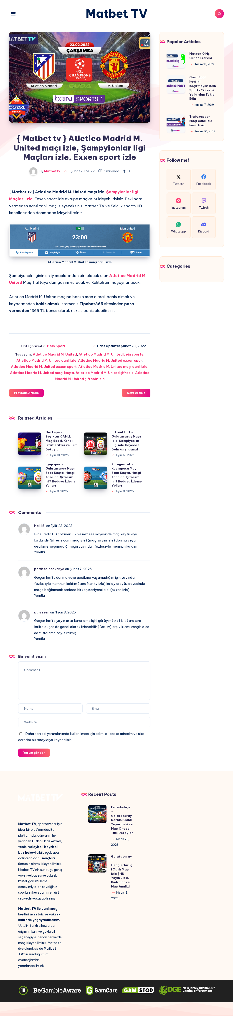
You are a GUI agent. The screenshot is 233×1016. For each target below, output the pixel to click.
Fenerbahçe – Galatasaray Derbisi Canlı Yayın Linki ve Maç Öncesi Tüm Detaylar (122, 820)
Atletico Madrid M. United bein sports (111, 354)
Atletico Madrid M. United (55, 354)
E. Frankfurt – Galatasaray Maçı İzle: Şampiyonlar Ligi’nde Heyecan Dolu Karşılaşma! (126, 440)
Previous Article (26, 393)
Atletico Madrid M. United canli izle (46, 360)
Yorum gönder (34, 752)
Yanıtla (39, 552)
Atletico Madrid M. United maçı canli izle (112, 366)
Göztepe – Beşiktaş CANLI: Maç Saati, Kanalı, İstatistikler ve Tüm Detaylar (61, 440)
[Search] (219, 13)
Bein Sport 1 (57, 346)
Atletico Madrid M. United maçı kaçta (42, 373)
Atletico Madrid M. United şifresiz (105, 373)
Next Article (136, 393)
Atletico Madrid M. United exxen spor (110, 360)
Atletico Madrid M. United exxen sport (44, 366)
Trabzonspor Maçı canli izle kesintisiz (200, 121)
